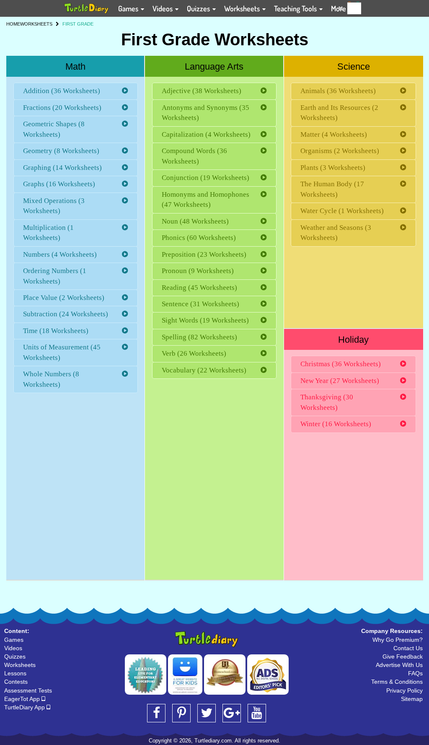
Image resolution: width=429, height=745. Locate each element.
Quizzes (199, 8)
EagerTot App (22, 699)
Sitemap (412, 699)
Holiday (353, 339)
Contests (16, 681)
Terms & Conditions (397, 681)
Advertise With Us (399, 665)
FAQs (415, 673)
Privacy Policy (404, 690)
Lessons (15, 673)
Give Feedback (402, 656)
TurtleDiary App (25, 707)
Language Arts (214, 66)
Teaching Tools (296, 8)
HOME (13, 23)
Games (129, 8)
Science (353, 66)
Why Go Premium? (397, 639)
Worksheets (242, 8)
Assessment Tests (28, 690)
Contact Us (408, 648)
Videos (163, 8)
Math (75, 66)
